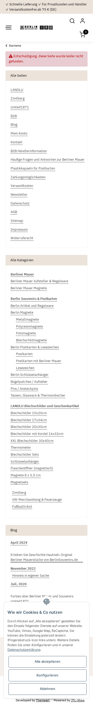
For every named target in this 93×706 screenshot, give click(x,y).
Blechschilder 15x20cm (29, 413)
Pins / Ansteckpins (24, 388)
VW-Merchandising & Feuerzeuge (37, 499)
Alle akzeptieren (47, 661)
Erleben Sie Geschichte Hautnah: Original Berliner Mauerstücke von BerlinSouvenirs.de (44, 557)
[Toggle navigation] (8, 28)
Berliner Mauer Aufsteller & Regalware (39, 281)
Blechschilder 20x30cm (29, 427)
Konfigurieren (47, 675)
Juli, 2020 (19, 584)
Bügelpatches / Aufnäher (29, 381)
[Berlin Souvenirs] (36, 27)
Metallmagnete (27, 319)
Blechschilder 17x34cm (29, 420)
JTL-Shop (77, 700)
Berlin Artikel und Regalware (32, 305)
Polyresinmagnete (29, 326)
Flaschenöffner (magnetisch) (32, 468)
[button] (72, 20)
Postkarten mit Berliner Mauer (38, 361)
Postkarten (24, 354)
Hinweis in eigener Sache (30, 575)
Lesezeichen (25, 368)
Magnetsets (19, 482)
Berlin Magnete (22, 312)
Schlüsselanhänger (25, 461)
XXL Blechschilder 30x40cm (32, 441)
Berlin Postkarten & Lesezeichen (35, 347)
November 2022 (23, 568)
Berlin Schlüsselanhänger (30, 374)
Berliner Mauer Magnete (29, 288)
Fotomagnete (26, 333)
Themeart (43, 700)
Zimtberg (19, 492)
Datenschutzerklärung (23, 650)
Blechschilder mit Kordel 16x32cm (37, 434)
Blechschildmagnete (31, 340)
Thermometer (21, 447)
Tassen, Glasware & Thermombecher (38, 395)
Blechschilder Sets (25, 454)
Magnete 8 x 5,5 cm (26, 475)
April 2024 (19, 542)
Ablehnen (47, 689)
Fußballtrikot (22, 506)
